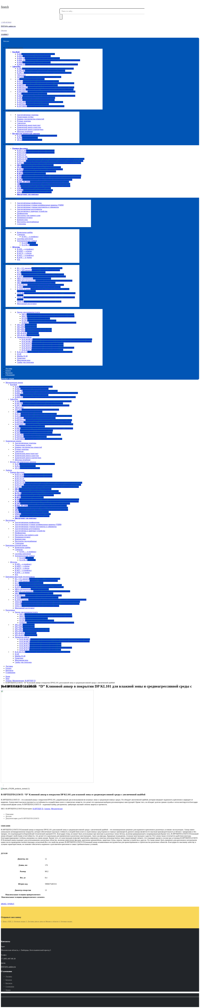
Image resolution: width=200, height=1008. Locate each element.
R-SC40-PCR (48, 348)
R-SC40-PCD (43, 344)
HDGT (48, 316)
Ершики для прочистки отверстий (30, 119)
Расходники (12, 308)
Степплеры (21, 224)
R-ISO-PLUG (40, 285)
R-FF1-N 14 (50, 161)
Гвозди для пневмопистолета (28, 312)
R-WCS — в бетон (24, 253)
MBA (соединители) (34, 279)
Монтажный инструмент (27, 304)
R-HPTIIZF (45, 89)
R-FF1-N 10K (22, 157)
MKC (36, 283)
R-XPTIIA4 (33, 104)
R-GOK (29, 243)
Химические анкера (15, 110)
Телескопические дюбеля (27, 241)
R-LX (32, 94)
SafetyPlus (16, 67)
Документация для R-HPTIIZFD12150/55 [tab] (22, 818)
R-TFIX (39, 287)
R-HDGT (49, 323)
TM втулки (21, 75)
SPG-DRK (34, 331)
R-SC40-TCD (44, 352)
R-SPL (45, 69)
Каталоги (9, 980)
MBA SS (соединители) (44, 281)
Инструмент (12, 199)
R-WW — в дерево (24, 257)
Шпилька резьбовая (25, 131)
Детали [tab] (8, 816)
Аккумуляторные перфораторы (29, 203)
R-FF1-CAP (36, 150)
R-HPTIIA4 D (45, 87)
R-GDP (36, 318)
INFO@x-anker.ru (8, 967)
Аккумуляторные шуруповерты (29, 209)
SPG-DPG (27, 325)
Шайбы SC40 (22, 356)
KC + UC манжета (39, 268)
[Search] (60, 16)
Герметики (21, 358)
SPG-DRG (34, 329)
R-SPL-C (44, 73)
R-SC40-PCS (42, 350)
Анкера (47, 809)
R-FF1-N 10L (50, 159)
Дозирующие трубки (25, 117)
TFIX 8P (47, 604)
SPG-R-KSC (28, 335)
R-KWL (41, 276)
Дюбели (10, 144)
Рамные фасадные (20, 148)
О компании (10, 375)
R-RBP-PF (47, 64)
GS (31, 79)
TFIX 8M (47, 602)
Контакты (9, 670)
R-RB (36, 54)
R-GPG (39, 321)
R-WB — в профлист (25, 249)
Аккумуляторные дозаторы (27, 115)
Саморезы (21, 234)
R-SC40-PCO (43, 346)
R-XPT (36, 100)
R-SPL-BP (41, 71)
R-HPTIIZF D (46, 92)
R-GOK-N (30, 245)
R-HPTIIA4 (37, 85)
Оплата (8, 668)
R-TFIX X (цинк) (50, 600)
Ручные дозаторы (24, 121)
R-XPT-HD (40, 102)
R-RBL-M (38, 58)
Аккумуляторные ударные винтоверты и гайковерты (38, 207)
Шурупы (16, 247)
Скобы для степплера (25, 362)
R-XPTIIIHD (40, 106)
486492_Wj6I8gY (7, 904)
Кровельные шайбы (25, 232)
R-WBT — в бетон (24, 251)
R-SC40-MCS (57, 341)
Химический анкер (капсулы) (28, 125)
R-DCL (45, 83)
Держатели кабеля (24, 337)
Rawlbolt (16, 52)
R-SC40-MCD (57, 339)
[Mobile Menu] (1, 3)
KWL (40, 274)
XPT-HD (39, 77)
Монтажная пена (23, 360)
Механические (57, 809)
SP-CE (29, 140)
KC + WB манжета (38, 270)
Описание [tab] (10, 814)
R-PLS (27, 138)
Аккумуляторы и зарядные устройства (32, 211)
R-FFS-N (49, 163)
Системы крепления (25, 239)
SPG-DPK (27, 327)
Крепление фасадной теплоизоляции (21, 264)
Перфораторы (22, 213)
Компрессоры (22, 220)
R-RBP (34, 62)
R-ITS (37, 136)
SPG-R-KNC (28, 333)
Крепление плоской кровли (17, 228)
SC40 (19, 354)
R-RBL (34, 56)
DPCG (48, 314)
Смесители (21, 123)
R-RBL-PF (48, 60)
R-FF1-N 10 (21, 155)
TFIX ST (39, 302)
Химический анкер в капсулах (29, 127)
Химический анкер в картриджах (30, 129)
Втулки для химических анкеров (26, 134)
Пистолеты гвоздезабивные (28, 222)
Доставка (9, 666)
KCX (31, 272)
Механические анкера (15, 48)
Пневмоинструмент (25, 218)
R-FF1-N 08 (36, 153)
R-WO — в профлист (25, 255)
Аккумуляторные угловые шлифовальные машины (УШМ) (40, 205)
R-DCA (38, 81)
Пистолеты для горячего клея (28, 215)
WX (18, 260)
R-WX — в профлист (30, 237)
